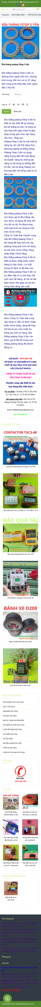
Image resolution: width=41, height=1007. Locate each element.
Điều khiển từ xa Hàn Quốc (11, 898)
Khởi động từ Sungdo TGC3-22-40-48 (21, 598)
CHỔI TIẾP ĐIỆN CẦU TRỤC (12, 729)
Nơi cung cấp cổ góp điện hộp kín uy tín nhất (11, 839)
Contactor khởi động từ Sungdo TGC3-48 (20, 467)
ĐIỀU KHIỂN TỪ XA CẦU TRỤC (13, 702)
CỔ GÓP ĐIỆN (8, 739)
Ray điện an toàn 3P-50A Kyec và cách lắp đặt (30, 813)
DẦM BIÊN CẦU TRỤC (10, 711)
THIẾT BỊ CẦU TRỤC (10, 748)
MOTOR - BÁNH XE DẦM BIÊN (13, 720)
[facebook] (18, 5)
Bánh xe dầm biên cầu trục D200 (20, 642)
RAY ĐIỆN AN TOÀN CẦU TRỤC (14, 725)
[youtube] (23, 5)
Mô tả (6, 111)
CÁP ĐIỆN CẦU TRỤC (10, 734)
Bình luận (18, 111)
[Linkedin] (18, 104)
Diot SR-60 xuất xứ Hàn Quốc (20, 685)
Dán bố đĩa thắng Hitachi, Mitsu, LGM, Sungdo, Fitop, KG (11, 813)
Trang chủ (5, 15)
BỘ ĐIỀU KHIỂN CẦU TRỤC (12, 743)
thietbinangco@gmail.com (30, 2)
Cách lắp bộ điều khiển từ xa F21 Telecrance (11, 864)
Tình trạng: (6, 94)
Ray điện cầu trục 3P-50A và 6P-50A (30, 864)
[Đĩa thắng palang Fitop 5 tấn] (21, 9)
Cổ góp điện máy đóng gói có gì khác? (30, 839)
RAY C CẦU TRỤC (9, 707)
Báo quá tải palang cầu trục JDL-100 (20, 554)
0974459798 (15, 2)
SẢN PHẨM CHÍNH (18, 15)
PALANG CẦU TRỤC (10, 716)
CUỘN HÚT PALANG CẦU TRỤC (14, 752)
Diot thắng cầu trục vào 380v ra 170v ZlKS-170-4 (20, 510)
